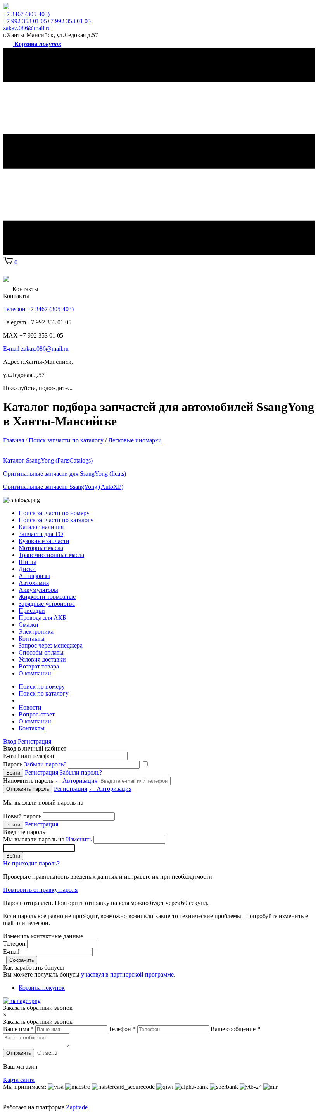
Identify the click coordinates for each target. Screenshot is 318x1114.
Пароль (34, 764)
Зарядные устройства (47, 603)
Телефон (14, 943)
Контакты (32, 638)
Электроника (36, 631)
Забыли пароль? (45, 764)
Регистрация (34, 741)
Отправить (18, 1053)
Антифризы (34, 575)
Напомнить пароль (50, 780)
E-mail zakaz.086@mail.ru (36, 348)
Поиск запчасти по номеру (54, 513)
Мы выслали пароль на (47, 839)
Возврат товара (39, 666)
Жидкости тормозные (47, 596)
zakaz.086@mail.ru (27, 28)
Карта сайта (19, 1079)
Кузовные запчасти (44, 541)
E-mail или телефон (28, 755)
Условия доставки (42, 659)
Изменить (79, 839)
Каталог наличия (41, 527)
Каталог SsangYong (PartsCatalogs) (48, 460)
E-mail (11, 951)
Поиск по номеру (42, 686)
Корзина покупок (42, 987)
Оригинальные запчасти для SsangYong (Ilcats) (64, 473)
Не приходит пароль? (31, 863)
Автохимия (34, 582)
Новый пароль (22, 816)
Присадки (32, 610)
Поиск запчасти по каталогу (56, 520)
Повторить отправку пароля (40, 889)
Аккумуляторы (38, 589)
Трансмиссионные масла (51, 555)
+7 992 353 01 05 (25, 21)
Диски (27, 569)
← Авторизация (76, 780)
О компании (35, 673)
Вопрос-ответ (37, 714)
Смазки (28, 624)
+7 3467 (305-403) (26, 14)
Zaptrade (77, 1107)
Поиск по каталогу (44, 693)
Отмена (47, 1052)
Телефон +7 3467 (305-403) (38, 309)
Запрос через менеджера (51, 645)
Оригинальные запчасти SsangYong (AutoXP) (63, 486)
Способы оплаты (41, 652)
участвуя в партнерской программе (127, 974)
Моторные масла (41, 548)
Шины (27, 562)
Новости (30, 707)
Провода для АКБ (42, 617)
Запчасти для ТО (41, 534)
